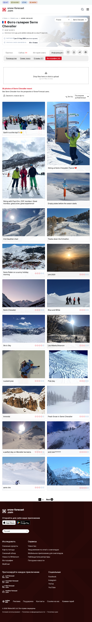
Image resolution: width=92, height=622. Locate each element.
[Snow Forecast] (12, 9)
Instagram (52, 580)
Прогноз (9, 52)
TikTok (51, 583)
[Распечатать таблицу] (85, 52)
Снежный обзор (9, 553)
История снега (39, 52)
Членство (32, 546)
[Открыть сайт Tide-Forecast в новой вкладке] (24, 2)
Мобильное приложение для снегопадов (45, 553)
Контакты (40, 601)
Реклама (16, 601)
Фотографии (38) (53, 58)
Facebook (52, 576)
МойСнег (6, 564)
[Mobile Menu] (88, 9)
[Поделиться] (79, 52)
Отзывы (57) (38, 58)
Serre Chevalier (27, 18)
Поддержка (28, 601)
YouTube (52, 587)
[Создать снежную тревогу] (73, 52)
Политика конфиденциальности (33, 612)
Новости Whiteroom (10, 556)
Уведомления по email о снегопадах (43, 549)
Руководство (11, 58)
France (14, 18)
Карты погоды (8, 549)
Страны (5, 18)
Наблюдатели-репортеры (39, 556)
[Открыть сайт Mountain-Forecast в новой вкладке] (15, 2)
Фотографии (7, 560)
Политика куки (52, 612)
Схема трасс (25, 58)
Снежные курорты (10, 546)
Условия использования (11, 612)
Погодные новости (36, 560)
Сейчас (22, 52)
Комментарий (68, 601)
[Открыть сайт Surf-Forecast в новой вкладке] (5, 2)
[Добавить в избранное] (68, 52)
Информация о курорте (61, 52)
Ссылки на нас (53, 601)
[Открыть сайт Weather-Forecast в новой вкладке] (33, 2)
